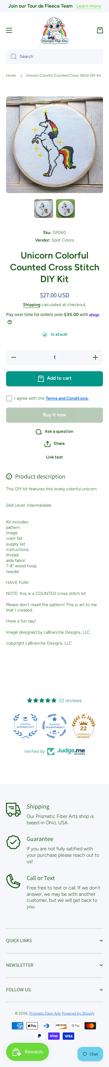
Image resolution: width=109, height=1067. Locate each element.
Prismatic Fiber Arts (45, 1013)
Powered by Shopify (78, 1013)
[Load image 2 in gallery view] (65, 208)
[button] (100, 30)
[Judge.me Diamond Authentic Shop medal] (25, 726)
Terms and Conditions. (67, 398)
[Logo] (54, 30)
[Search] (11, 56)
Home (11, 75)
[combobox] (54, 56)
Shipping (31, 304)
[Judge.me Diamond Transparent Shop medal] (54, 726)
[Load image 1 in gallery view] (43, 208)
